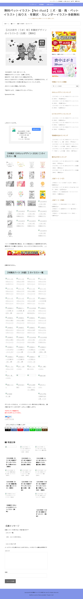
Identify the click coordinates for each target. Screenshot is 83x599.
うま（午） (30, 23)
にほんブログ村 (9, 419)
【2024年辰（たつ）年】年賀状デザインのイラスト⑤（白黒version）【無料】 (11, 462)
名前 (6, 572)
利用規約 (60, 1)
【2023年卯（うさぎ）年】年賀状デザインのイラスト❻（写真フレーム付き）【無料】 (41, 486)
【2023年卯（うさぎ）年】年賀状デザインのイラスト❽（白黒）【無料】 (26, 486)
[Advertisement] (26, 108)
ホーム (7, 23)
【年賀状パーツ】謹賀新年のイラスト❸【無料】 (64, 209)
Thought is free (50, 595)
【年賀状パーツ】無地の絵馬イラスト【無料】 (64, 204)
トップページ (54, 1)
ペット (14, 23)
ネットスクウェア (67, 54)
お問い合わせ (67, 1)
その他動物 (21, 23)
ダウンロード (36, 129)
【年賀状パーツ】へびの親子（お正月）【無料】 (64, 182)
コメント (7, 551)
